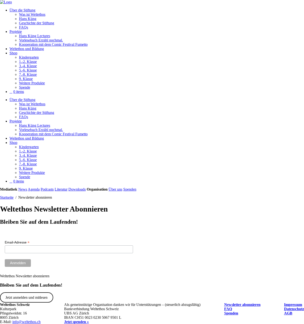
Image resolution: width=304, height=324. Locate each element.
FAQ (228, 309)
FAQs (23, 27)
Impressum (293, 305)
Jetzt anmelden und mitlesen (26, 297)
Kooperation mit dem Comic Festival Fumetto (53, 44)
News (22, 189)
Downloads (77, 189)
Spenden (129, 189)
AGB (288, 313)
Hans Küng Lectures (34, 36)
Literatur (61, 189)
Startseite (7, 197)
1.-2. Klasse (28, 62)
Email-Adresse (17, 242)
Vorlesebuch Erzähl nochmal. (41, 40)
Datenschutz (294, 309)
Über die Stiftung (22, 10)
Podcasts (47, 189)
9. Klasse (26, 79)
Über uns (115, 189)
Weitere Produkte (32, 83)
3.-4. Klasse (28, 66)
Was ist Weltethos (32, 14)
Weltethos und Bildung (27, 49)
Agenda (34, 189)
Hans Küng (27, 19)
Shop (13, 53)
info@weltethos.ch (26, 322)
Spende (24, 87)
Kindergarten (29, 57)
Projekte (16, 32)
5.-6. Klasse (28, 70)
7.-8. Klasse (28, 74)
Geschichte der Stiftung (36, 23)
